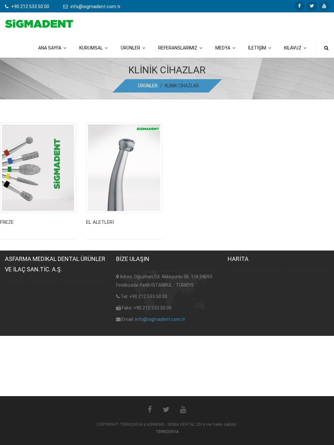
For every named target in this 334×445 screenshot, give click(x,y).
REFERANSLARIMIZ (178, 47)
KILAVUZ (293, 47)
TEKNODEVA (167, 431)
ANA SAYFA (50, 47)
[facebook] (299, 6)
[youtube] (324, 6)
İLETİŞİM (258, 47)
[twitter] (312, 6)
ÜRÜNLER (131, 47)
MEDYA (223, 47)
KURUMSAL (92, 47)
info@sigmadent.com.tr (160, 319)
